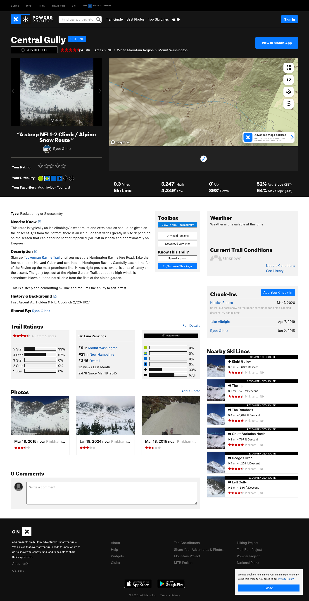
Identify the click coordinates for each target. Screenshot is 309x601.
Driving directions (177, 235)
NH (109, 50)
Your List (63, 187)
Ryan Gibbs (62, 148)
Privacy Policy (286, 578)
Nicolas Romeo (221, 302)
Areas (98, 50)
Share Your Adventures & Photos (198, 549)
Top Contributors (187, 543)
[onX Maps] (21, 535)
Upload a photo (177, 258)
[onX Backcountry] (97, 6)
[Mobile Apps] (176, 19)
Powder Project (248, 556)
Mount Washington (173, 50)
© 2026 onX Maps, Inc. (143, 595)
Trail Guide (114, 19)
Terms (164, 595)
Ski (74, 5)
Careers (18, 570)
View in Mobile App (277, 43)
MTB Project (183, 563)
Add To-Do (46, 187)
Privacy (175, 595)
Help (114, 549)
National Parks (248, 563)
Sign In (289, 19)
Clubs (115, 563)
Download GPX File (177, 243)
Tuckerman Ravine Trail (42, 257)
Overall (94, 361)
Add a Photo (190, 391)
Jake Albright (220, 321)
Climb (15, 5)
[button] (15, 92)
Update (280, 265)
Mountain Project (187, 556)
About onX (20, 563)
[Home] (34, 19)
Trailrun (58, 5)
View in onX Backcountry (178, 225)
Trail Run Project (249, 549)
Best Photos (135, 19)
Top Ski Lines (158, 19)
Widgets (117, 556)
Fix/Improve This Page (177, 266)
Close (268, 588)
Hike (42, 5)
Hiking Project (247, 543)
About (115, 543)
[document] (268, 582)
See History (274, 271)
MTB (29, 5)
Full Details (191, 325)
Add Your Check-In (277, 292)
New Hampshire (102, 354)
